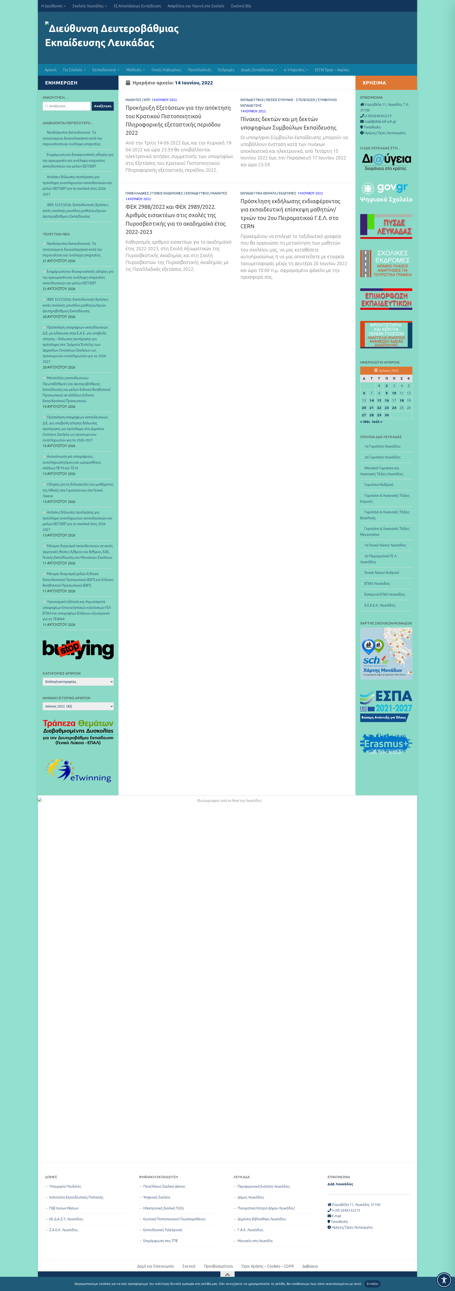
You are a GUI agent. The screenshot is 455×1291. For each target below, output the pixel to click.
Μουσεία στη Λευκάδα (255, 1241)
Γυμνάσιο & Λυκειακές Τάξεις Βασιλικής (385, 515)
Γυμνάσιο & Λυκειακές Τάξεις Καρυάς (385, 498)
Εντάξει (372, 1284)
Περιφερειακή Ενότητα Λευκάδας (264, 1186)
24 (394, 408)
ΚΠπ (147, 100)
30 (387, 415)
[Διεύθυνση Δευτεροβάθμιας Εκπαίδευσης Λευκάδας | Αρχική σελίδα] (114, 37)
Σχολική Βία (241, 6)
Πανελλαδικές (199, 70)
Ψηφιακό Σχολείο (156, 1197)
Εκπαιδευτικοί (104, 70)
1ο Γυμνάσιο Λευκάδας (382, 446)
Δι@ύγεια (310, 1266)
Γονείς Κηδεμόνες (166, 70)
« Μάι (365, 422)
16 (387, 400)
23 (387, 408)
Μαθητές (133, 70)
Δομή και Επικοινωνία (155, 1266)
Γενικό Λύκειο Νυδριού (381, 573)
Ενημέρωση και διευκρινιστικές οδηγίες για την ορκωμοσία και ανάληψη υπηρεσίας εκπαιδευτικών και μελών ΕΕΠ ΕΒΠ (78, 160)
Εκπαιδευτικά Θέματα (258, 193)
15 (379, 400)
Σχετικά (189, 1266)
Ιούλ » (377, 422)
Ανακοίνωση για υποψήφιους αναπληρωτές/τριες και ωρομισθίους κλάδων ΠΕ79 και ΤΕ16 (72, 462)
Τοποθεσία (339, 1222)
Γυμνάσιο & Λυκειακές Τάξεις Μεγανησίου (385, 531)
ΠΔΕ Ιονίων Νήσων (63, 1208)
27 (364, 415)
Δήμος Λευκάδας (251, 1197)
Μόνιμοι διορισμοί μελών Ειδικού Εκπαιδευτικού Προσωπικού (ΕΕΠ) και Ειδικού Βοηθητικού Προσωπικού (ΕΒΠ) (78, 579)
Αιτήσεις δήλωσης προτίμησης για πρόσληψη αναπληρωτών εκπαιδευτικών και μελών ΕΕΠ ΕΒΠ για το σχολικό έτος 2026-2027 (77, 185)
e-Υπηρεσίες (294, 70)
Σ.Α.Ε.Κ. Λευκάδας (63, 1230)
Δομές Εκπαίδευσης (257, 70)
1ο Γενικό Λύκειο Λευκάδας (385, 545)
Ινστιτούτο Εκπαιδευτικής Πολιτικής (76, 1197)
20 (364, 408)
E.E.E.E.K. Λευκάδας (380, 605)
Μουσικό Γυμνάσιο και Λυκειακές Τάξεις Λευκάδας (381, 471)
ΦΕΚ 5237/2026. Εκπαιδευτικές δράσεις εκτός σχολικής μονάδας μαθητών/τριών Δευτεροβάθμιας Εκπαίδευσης (75, 210)
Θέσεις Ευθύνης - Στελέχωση (290, 100)
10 (394, 393)
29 (379, 415)
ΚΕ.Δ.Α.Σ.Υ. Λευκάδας (66, 1219)
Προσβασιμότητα (218, 1266)
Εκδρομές (226, 70)
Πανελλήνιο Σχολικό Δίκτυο (164, 1186)
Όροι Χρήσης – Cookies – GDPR (267, 1266)
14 (371, 400)
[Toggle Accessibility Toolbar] (444, 1280)
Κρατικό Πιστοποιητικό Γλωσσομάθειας (174, 1219)
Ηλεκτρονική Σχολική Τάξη (163, 1208)
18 (402, 400)
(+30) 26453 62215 (345, 1210)
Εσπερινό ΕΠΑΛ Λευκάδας (384, 594)
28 (371, 415)
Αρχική (50, 70)
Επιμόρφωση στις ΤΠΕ (160, 1241)
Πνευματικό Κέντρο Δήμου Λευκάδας (266, 1208)
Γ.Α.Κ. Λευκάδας (250, 1230)
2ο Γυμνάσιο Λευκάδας (382, 457)
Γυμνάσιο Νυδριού (378, 485)
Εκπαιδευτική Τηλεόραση (162, 1230)
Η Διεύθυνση (51, 6)
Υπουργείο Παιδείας (65, 1186)
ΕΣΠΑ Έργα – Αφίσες (332, 70)
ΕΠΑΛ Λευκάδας (377, 583)
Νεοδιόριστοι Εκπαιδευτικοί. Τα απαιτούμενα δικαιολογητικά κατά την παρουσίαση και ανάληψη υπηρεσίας (72, 138)
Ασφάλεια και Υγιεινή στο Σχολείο (196, 6)
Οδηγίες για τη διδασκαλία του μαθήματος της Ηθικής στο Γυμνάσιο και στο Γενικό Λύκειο (78, 490)
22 (379, 408)
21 (371, 408)
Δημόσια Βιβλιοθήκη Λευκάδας (262, 1219)
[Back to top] (227, 1274)
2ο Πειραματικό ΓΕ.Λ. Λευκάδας (378, 559)
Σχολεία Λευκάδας (88, 6)
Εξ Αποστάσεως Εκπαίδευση (137, 6)
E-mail (336, 1216)
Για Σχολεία (72, 70)
